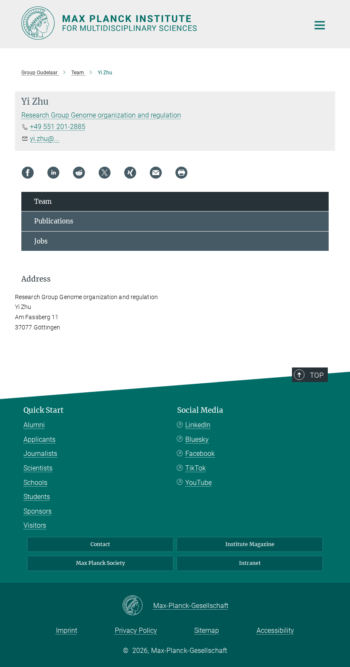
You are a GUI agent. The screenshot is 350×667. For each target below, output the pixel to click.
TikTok (195, 468)
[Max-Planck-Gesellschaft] (137, 606)
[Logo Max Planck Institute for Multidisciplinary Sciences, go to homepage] (160, 23)
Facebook (200, 454)
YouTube (198, 483)
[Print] (181, 172)
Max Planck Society (100, 563)
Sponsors (37, 511)
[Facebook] (27, 172)
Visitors (34, 525)
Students (36, 497)
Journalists (40, 454)
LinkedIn (197, 425)
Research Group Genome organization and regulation (101, 115)
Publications (53, 221)
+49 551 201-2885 (57, 127)
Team (43, 201)
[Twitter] (104, 172)
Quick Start (43, 410)
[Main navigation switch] (319, 25)
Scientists (37, 468)
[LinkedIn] (53, 172)
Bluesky (197, 439)
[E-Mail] (155, 172)
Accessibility (275, 630)
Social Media (200, 410)
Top (317, 375)
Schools (35, 483)
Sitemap (206, 630)
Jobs (41, 241)
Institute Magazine (249, 544)
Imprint (66, 630)
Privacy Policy (136, 630)
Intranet (250, 563)
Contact (100, 544)
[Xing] (130, 172)
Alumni (34, 425)
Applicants (39, 439)
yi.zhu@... (44, 139)
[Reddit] (79, 172)
